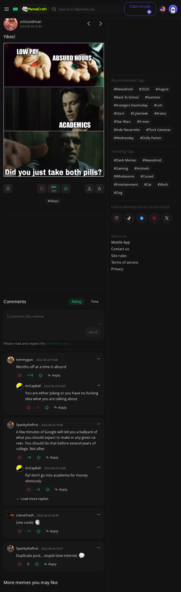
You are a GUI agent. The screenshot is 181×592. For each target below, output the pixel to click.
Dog (119, 192)
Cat (148, 184)
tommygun (24, 359)
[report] (89, 188)
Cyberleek (140, 113)
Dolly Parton (151, 138)
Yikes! (54, 201)
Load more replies (34, 498)
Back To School (127, 97)
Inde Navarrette (128, 129)
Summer (153, 97)
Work (164, 184)
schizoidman (30, 21)
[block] (99, 188)
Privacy (117, 269)
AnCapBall (33, 386)
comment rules (57, 343)
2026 (145, 89)
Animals (143, 168)
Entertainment (127, 184)
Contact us (120, 248)
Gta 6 (120, 113)
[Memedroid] (14, 9)
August (163, 89)
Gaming (122, 168)
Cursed (148, 176)
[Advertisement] (144, 44)
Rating (76, 301)
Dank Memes (126, 160)
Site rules (119, 255)
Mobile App (120, 242)
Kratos (161, 113)
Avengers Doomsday (132, 105)
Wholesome (125, 176)
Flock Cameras (159, 129)
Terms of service (124, 262)
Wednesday (125, 138)
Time (94, 301)
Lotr (159, 105)
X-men (144, 121)
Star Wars (123, 121)
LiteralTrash (25, 515)
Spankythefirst (27, 424)
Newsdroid (124, 89)
